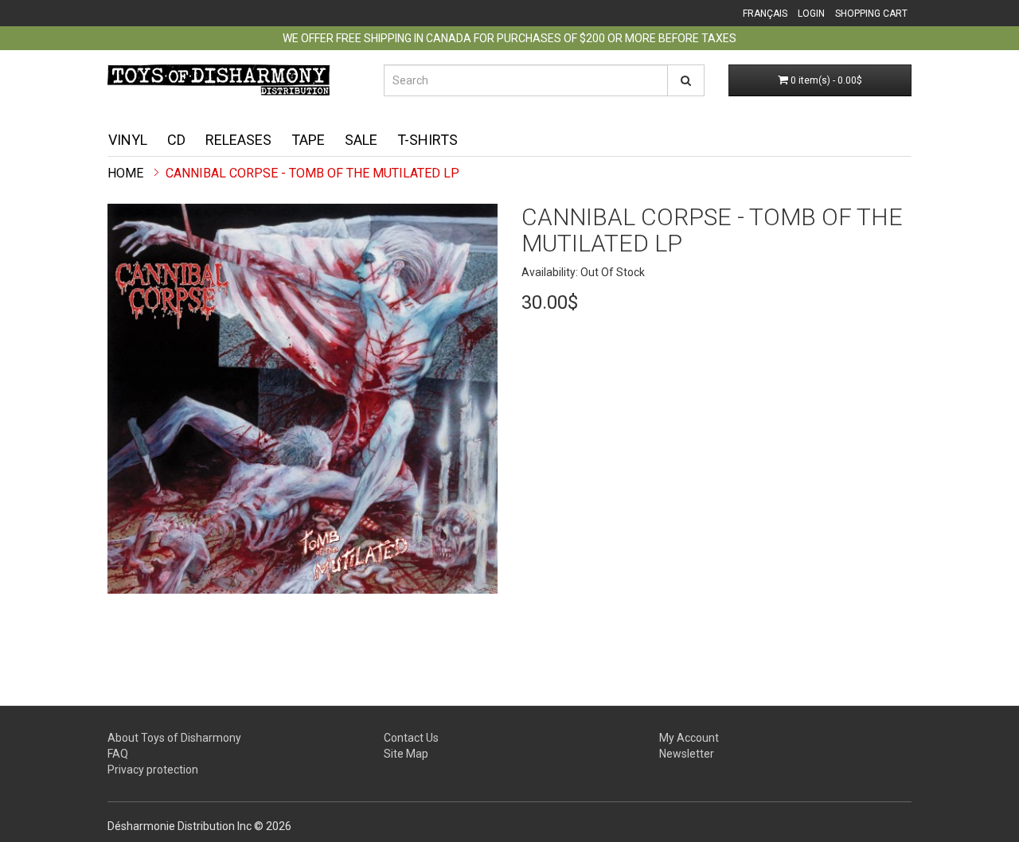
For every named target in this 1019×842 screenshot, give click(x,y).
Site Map (406, 753)
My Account (689, 737)
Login (811, 13)
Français (765, 13)
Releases (238, 139)
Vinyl (127, 139)
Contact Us (411, 737)
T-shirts (427, 139)
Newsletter (686, 753)
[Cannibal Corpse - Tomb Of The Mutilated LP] (302, 399)
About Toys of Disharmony (174, 737)
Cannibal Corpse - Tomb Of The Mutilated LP (312, 173)
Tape (308, 139)
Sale (361, 139)
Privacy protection (152, 769)
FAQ (117, 753)
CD (176, 139)
